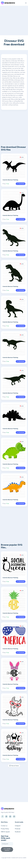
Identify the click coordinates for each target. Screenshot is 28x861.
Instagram (18, 825)
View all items (15, 765)
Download (21, 183)
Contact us (4, 825)
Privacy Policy (5, 828)
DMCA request (5, 831)
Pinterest (17, 828)
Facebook (17, 831)
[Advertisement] (14, 20)
